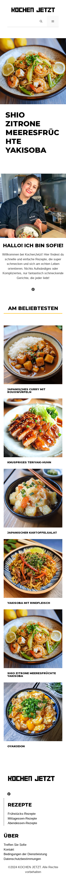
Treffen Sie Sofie (15, 845)
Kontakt (9, 849)
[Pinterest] (9, 794)
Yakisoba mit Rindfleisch (28, 603)
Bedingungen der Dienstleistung (25, 854)
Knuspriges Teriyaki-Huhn (29, 462)
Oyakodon (16, 746)
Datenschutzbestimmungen (22, 859)
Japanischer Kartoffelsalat (32, 532)
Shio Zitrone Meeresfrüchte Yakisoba (31, 674)
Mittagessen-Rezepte (22, 818)
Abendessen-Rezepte (22, 823)
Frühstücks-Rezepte (22, 813)
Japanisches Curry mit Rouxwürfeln (26, 390)
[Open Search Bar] (41, 21)
